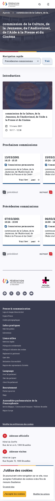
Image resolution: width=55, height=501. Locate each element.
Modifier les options (41, 494)
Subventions (7, 333)
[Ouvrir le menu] (48, 4)
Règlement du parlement (11, 353)
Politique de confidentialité (12, 346)
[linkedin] (25, 293)
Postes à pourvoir (9, 391)
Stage (4, 395)
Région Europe (8, 410)
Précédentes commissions (19, 61)
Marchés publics (8, 329)
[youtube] (31, 293)
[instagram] (18, 293)
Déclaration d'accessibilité (12, 361)
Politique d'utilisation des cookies (14, 349)
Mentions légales (8, 342)
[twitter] (11, 293)
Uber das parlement (9, 378)
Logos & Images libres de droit (13, 312)
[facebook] (5, 293)
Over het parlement (9, 374)
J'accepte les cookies (14, 494)
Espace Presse (8, 316)
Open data (6, 357)
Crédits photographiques (11, 320)
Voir (47, 61)
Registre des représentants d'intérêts (15, 365)
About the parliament (10, 382)
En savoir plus (8, 487)
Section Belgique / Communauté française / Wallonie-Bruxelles (25, 407)
